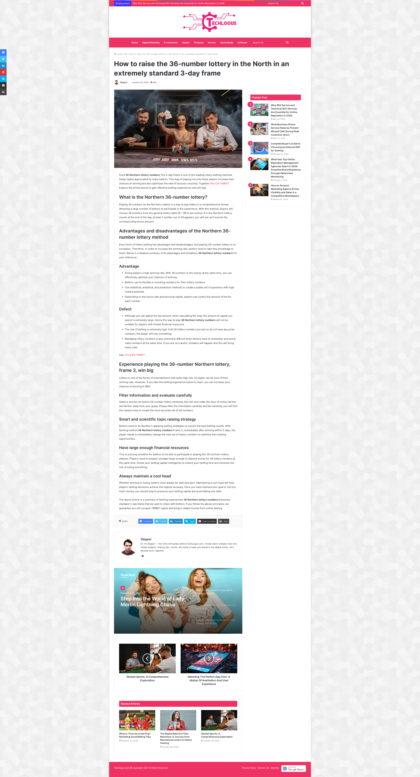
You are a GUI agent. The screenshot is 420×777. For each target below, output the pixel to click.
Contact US (263, 767)
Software (242, 42)
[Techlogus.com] (210, 22)
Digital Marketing (150, 42)
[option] (178, 601)
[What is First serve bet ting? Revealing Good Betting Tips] (137, 720)
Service (212, 42)
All (126, 54)
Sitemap (275, 767)
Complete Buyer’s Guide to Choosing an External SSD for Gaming (285, 147)
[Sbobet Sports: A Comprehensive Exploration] (219, 720)
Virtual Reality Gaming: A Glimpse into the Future (150, 603)
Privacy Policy (249, 767)
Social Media (226, 42)
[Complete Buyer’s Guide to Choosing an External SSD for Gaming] (259, 148)
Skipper (123, 82)
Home (135, 42)
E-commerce (171, 42)
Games (185, 42)
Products (198, 42)
